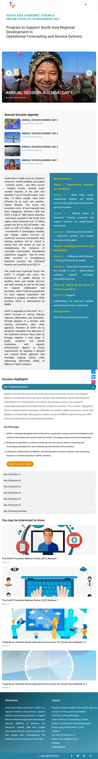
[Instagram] (93, 382)
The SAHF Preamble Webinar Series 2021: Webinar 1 (29, 558)
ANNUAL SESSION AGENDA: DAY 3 (40, 133)
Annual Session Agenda (16, 97)
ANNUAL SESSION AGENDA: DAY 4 (40, 120)
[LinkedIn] (93, 387)
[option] (49, 77)
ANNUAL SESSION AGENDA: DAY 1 (39, 92)
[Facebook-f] (71, 755)
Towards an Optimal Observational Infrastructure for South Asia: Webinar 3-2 (44, 684)
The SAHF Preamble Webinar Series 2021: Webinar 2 (30, 600)
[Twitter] (93, 377)
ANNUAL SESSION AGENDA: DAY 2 (40, 146)
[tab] (49, 387)
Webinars (6, 562)
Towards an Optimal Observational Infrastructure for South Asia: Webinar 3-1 (44, 642)
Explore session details (20, 464)
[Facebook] (93, 372)
